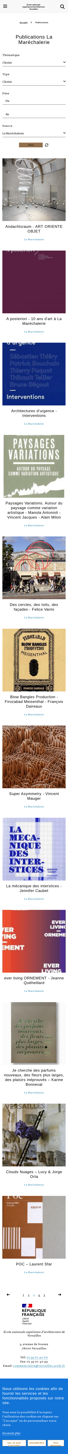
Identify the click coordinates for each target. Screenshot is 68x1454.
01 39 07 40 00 (37, 1357)
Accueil (24, 22)
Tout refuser (56, 1444)
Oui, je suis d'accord (14, 1444)
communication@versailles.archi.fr (39, 1366)
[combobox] (34, 62)
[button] (62, 7)
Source (7, 126)
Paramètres (36, 1443)
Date (5, 93)
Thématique (11, 55)
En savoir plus (11, 1433)
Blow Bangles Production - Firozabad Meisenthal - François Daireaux (34, 701)
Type (6, 74)
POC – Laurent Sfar (34, 1264)
